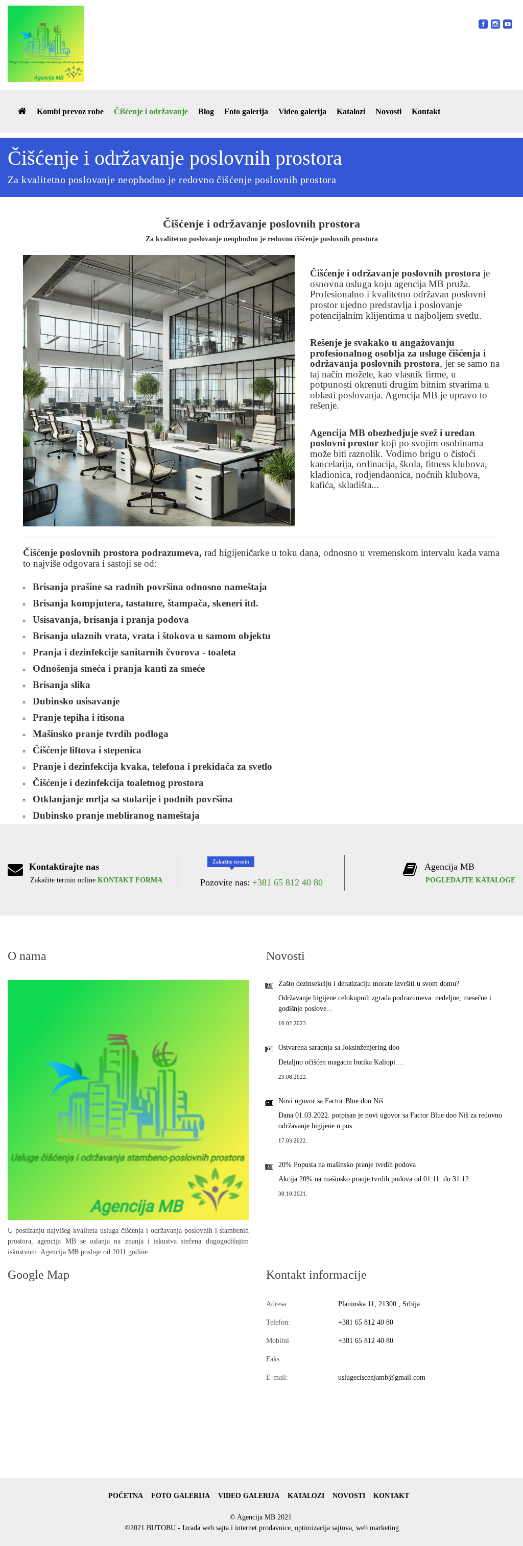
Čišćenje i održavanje (151, 111)
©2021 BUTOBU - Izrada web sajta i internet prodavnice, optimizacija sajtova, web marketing (262, 1528)
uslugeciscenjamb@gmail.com (381, 1377)
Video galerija (302, 111)
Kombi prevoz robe (70, 111)
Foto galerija (246, 111)
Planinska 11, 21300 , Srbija (379, 1304)
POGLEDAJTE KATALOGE (470, 880)
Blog (206, 111)
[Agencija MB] (46, 44)
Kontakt (426, 111)
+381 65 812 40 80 (287, 882)
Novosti (388, 111)
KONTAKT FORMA (130, 880)
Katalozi (351, 111)
